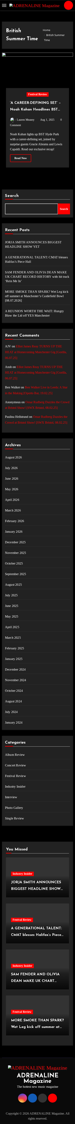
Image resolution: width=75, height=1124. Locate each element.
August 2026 (13, 457)
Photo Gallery (14, 807)
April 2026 (12, 499)
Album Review (15, 754)
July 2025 (11, 595)
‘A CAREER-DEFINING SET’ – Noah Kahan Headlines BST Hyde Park (35, 109)
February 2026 (14, 521)
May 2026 (11, 489)
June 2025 (11, 606)
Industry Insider (15, 786)
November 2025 (15, 552)
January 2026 (13, 531)
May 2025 (11, 616)
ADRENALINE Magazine (37, 1078)
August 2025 (13, 584)
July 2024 (11, 712)
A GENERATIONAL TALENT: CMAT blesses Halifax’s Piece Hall (36, 259)
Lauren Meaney (25, 119)
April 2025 (12, 627)
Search (12, 196)
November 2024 (15, 680)
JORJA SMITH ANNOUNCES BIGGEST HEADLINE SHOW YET (33, 244)
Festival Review (37, 94)
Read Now (20, 158)
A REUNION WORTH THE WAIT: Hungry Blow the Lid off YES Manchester (34, 313)
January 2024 (13, 722)
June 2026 (11, 478)
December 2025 (15, 542)
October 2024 (14, 690)
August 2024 (13, 701)
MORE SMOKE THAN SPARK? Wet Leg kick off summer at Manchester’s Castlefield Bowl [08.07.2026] (36, 296)
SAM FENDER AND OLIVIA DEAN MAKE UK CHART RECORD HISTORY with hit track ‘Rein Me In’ (37, 277)
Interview (11, 797)
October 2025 (14, 563)
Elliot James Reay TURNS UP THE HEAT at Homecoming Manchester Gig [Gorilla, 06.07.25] (36, 352)
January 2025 (13, 659)
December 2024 (15, 669)
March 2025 (13, 637)
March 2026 (13, 510)
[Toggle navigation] (4, 5)
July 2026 (11, 468)
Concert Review (15, 765)
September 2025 (15, 574)
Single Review (14, 818)
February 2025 (14, 648)
